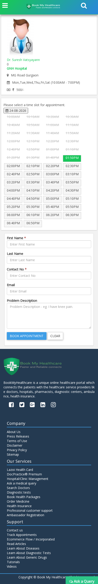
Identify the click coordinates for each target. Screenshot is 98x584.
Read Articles (16, 544)
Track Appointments (22, 535)
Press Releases (18, 436)
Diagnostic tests (19, 492)
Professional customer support (30, 510)
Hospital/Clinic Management (27, 479)
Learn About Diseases (23, 548)
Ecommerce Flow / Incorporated (31, 539)
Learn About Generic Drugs (27, 557)
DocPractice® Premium (24, 474)
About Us (14, 432)
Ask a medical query (21, 483)
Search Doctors (18, 488)
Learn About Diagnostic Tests (29, 553)
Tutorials (13, 562)
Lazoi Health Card (20, 469)
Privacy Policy (17, 450)
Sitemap (13, 454)
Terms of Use (17, 441)
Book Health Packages (23, 497)
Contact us (15, 530)
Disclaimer (14, 445)
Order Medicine (18, 501)
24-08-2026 (17, 110)
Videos (12, 566)
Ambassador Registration (25, 515)
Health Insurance (19, 506)
